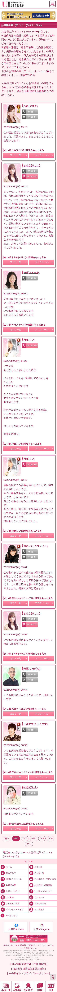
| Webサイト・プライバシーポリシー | (28, 973)
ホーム (9, 867)
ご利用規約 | (40, 964)
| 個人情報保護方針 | (21, 964)
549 (42, 838)
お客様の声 (11, 885)
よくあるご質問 (13, 903)
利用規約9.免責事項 (35, 91)
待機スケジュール (13, 879)
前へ (6, 838)
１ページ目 (43, 71)
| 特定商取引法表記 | (22, 968)
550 (50, 838)
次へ (28, 844)
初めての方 (11, 873)
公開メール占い (13, 891)
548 (33, 838)
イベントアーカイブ (14, 909)
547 (25, 838)
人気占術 (10, 897)
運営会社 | (40, 968)
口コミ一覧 (15, 155)
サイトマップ (12, 916)
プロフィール (41, 155)
